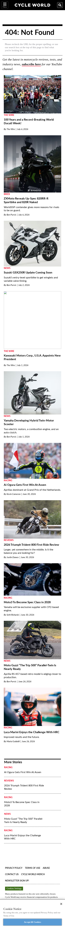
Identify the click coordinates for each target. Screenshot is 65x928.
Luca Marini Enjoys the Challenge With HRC (31, 732)
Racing (8, 480)
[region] (32, 913)
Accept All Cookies (32, 922)
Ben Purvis (11, 215)
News (7, 268)
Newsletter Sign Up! (17, 881)
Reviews (9, 540)
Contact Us (12, 874)
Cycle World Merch (33, 874)
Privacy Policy (13, 868)
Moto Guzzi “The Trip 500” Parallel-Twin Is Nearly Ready (23, 820)
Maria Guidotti (13, 741)
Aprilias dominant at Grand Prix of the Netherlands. (32, 490)
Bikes (7, 194)
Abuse (46, 868)
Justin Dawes (13, 557)
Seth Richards (13, 615)
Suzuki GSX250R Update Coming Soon (28, 272)
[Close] (61, 903)
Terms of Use (32, 868)
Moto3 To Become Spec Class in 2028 (27, 602)
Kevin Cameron (14, 494)
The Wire (9, 115)
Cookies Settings (14, 888)
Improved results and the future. (21, 737)
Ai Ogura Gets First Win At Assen (25, 485)
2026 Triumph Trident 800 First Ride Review (31, 544)
